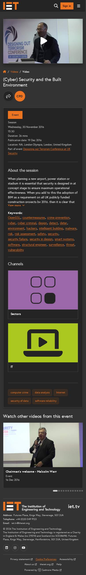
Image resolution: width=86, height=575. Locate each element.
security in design (41, 239)
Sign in (67, 6)
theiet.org (45, 564)
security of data (19, 400)
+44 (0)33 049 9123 (26, 519)
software (14, 245)
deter (63, 223)
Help (59, 564)
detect (53, 223)
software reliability (45, 400)
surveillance (56, 245)
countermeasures (33, 217)
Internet (60, 392)
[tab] (55, 491)
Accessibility (67, 559)
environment (16, 228)
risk (10, 234)
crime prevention (58, 217)
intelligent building (51, 228)
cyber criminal (27, 223)
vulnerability (16, 250)
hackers (31, 228)
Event (15, 115)
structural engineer (34, 245)
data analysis (42, 392)
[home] (4, 71)
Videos (14, 71)
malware (70, 228)
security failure (17, 239)
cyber (11, 223)
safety (41, 234)
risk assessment (25, 234)
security (53, 234)
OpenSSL (14, 217)
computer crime (19, 392)
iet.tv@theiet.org (20, 523)
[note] (20, 96)
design (42, 223)
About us (29, 564)
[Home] (11, 6)
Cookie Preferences (46, 559)
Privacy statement (20, 559)
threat (70, 245)
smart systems (64, 239)
